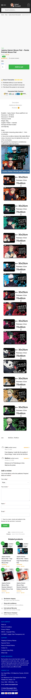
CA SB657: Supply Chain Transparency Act (13, 634)
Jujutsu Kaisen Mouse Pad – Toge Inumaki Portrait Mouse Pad (7, 559)
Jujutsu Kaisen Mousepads (15, 14)
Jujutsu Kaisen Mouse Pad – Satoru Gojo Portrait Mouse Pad (22, 559)
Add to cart (19, 67)
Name (3, 503)
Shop (6, 14)
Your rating (4, 479)
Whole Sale (4, 652)
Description (15, 102)
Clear (2, 63)
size (2, 61)
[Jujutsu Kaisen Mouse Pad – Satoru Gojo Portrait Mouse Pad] (23, 548)
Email (3, 511)
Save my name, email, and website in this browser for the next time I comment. (13, 520)
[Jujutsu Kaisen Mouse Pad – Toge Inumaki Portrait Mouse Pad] (8, 548)
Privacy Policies (5, 629)
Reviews (15, 107)
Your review (4, 486)
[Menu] (2, 5)
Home (2, 14)
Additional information (15, 105)
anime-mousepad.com (11, 684)
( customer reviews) (14, 58)
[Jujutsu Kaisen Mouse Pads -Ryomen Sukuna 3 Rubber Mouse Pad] (8, 575)
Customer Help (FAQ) (7, 650)
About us (3, 624)
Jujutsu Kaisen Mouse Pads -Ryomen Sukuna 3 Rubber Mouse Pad (7, 586)
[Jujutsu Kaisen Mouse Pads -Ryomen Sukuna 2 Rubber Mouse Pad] (23, 575)
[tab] (15, 103)
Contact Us (4, 648)
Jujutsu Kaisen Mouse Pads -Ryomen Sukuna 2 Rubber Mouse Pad (22, 586)
